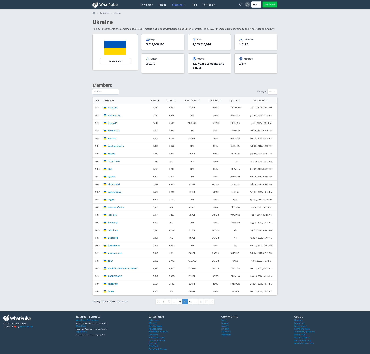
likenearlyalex (114, 192)
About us (298, 320)
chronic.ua (113, 230)
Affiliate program (302, 337)
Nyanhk (111, 176)
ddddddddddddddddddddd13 (122, 268)
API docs (153, 323)
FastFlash (112, 214)
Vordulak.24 (113, 130)
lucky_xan (112, 107)
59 (179, 301)
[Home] (93, 13)
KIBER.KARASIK (115, 276)
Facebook (226, 331)
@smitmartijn (26, 326)
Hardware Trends (157, 337)
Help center (154, 320)
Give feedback (155, 326)
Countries (104, 13)
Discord (225, 323)
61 (190, 301)
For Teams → (210, 4)
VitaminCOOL (114, 115)
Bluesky (225, 326)
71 (206, 301)
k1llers (111, 291)
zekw (110, 260)
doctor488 (113, 283)
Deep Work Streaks (158, 349)
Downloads (146, 4)
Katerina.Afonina (116, 207)
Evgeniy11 (112, 123)
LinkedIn (225, 328)
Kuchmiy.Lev (114, 245)
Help (194, 4)
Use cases (153, 334)
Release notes (155, 328)
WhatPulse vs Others (304, 343)
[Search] (241, 4)
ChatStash (154, 346)
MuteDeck (81, 326)
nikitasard (113, 237)
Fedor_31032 (114, 161)
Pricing (162, 4)
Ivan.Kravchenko (116, 146)
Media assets (300, 334)
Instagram (226, 334)
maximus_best (115, 253)
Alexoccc (112, 138)
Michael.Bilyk (114, 184)
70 (201, 301)
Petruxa (111, 153)
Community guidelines (304, 331)
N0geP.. (111, 199)
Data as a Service (157, 340)
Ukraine (117, 13)
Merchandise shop (302, 340)
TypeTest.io (81, 331)
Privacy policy (300, 326)
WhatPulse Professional (87, 320)
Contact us (299, 323)
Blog (223, 320)
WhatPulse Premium (158, 331)
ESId (110, 169)
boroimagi (113, 222)
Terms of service (302, 328)
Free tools (153, 343)
